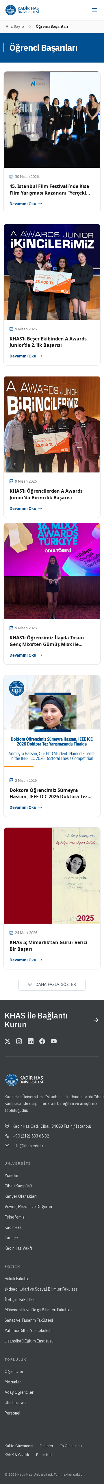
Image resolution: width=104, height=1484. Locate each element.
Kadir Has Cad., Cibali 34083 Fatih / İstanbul (52, 1126)
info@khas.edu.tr (28, 1145)
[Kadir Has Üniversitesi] (22, 10)
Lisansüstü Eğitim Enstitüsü (29, 1341)
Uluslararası (15, 1402)
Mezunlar (13, 1382)
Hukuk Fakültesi (18, 1278)
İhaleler (46, 1445)
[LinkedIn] (31, 1041)
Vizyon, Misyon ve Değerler (29, 1206)
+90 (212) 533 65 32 (31, 1136)
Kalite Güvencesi (19, 1445)
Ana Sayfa (15, 26)
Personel (13, 1413)
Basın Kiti (44, 1454)
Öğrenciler (14, 1371)
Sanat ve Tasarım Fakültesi (29, 1320)
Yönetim (12, 1175)
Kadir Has (13, 1227)
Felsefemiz (15, 1217)
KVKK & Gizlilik (17, 1454)
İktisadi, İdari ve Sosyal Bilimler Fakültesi (42, 1289)
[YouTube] (54, 1041)
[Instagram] (19, 1041)
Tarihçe (11, 1237)
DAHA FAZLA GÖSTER (55, 984)
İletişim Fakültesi (20, 1299)
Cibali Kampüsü (18, 1186)
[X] (7, 1041)
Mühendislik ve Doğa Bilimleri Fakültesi (39, 1309)
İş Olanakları (71, 1445)
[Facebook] (42, 1041)
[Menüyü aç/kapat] (95, 10)
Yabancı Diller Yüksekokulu (29, 1330)
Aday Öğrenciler (19, 1392)
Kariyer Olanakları (21, 1196)
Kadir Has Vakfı (18, 1248)
